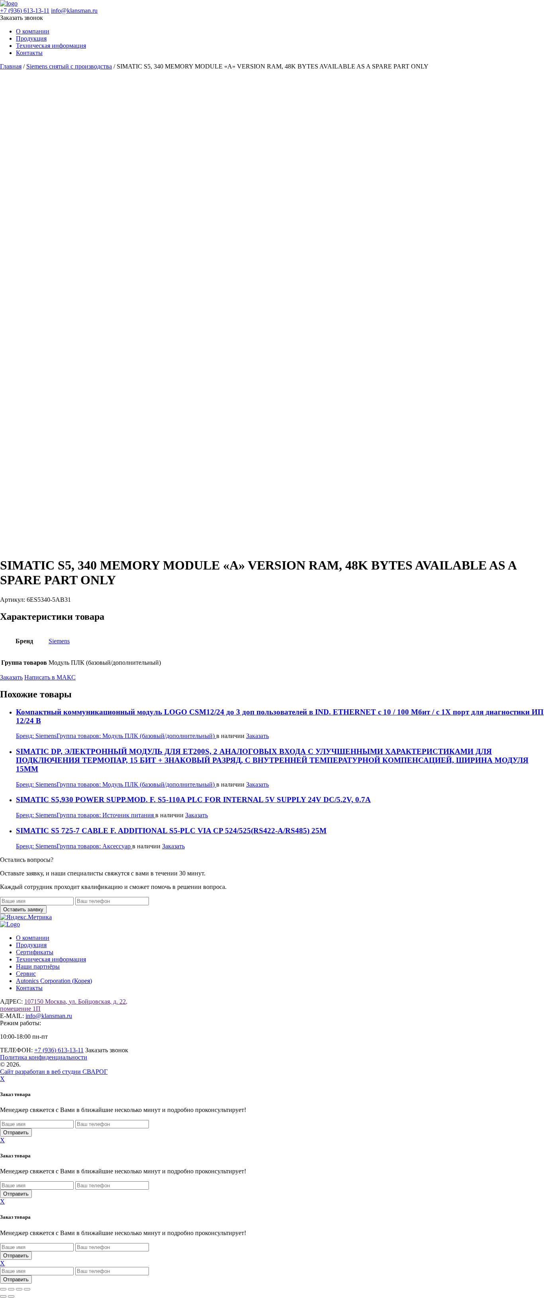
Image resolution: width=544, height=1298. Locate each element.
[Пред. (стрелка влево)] (3, 1296)
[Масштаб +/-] (3, 1289)
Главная (11, 66)
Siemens (59, 641)
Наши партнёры (38, 966)
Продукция (31, 38)
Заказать (11, 677)
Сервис (26, 973)
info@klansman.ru (74, 10)
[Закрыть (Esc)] (27, 1289)
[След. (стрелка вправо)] (11, 1296)
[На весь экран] (11, 1289)
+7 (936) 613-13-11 (24, 10)
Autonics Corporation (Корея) (54, 980)
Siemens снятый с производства (69, 66)
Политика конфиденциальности (43, 1057)
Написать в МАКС (50, 677)
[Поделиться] (19, 1289)
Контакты (29, 52)
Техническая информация (51, 45)
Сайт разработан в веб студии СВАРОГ (54, 1071)
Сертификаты (34, 952)
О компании (32, 31)
